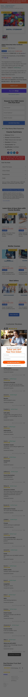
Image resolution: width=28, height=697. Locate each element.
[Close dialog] (25, 331)
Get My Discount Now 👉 (14, 362)
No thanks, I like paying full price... (14, 365)
